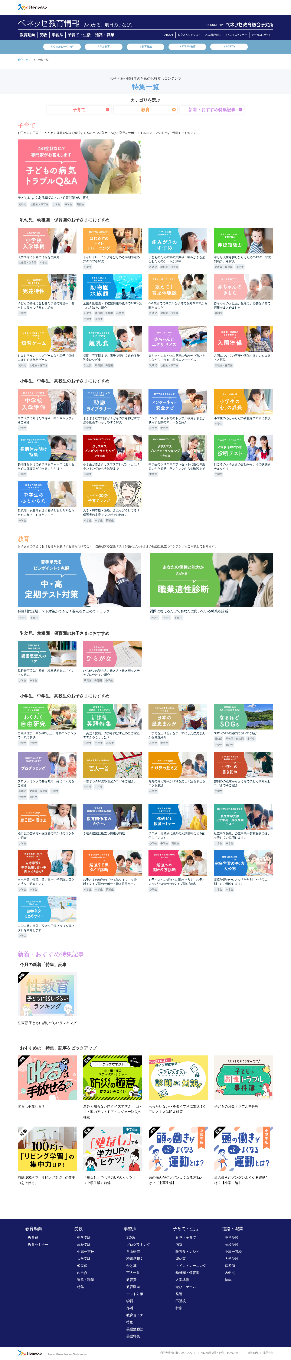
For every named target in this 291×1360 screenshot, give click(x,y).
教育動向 (27, 35)
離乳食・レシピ (187, 1251)
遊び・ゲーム (186, 1287)
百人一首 (133, 1273)
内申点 (82, 1273)
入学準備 (182, 1280)
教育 (145, 109)
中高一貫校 (85, 1251)
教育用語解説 (212, 34)
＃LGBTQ (229, 46)
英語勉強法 (134, 1329)
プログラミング (138, 1244)
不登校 (181, 1301)
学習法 (57, 35)
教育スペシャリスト (189, 34)
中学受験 (84, 1237)
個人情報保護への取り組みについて (221, 1352)
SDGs (130, 1237)
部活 (129, 1308)
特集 (80, 1287)
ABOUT (168, 34)
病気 (179, 1244)
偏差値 (82, 1266)
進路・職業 (104, 35)
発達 (179, 1294)
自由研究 (133, 1251)
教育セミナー (38, 1244)
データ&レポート (261, 34)
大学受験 (84, 1258)
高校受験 (84, 1244)
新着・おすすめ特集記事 (212, 109)
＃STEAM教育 (187, 46)
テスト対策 (134, 1294)
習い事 (181, 1258)
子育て (79, 109)
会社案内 (253, 1352)
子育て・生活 (79, 35)
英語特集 (133, 1336)
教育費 (33, 1237)
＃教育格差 (145, 46)
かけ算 (131, 1266)
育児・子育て (186, 1237)
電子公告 (268, 1352)
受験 (43, 35)
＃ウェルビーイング (61, 46)
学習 (129, 1301)
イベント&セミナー (236, 34)
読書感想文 (134, 1258)
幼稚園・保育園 (187, 1273)
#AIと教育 (104, 46)
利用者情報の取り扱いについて (178, 1352)
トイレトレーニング (191, 1266)
